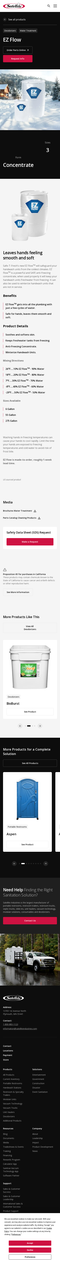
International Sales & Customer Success (13, 1205)
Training (7, 1151)
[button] (55, 6)
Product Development (42, 1146)
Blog (5, 1134)
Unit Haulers (9, 1112)
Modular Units (9, 1099)
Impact (35, 1142)
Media (6, 1142)
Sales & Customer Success (11, 1190)
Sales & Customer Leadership (11, 1198)
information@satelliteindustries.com (20, 1028)
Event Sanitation (40, 1091)
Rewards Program (11, 1159)
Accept (30, 1243)
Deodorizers (9, 1116)
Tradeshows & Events (13, 1146)
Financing (7, 1155)
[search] (48, 5)
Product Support (10, 1211)
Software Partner (11, 1175)
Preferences (30, 1257)
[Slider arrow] (14, 863)
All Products (8, 1074)
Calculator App (10, 1163)
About (35, 1134)
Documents (8, 1138)
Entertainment (39, 1074)
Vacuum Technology (12, 1103)
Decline (30, 1250)
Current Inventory (11, 1079)
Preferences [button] (16, 1234)
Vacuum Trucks (10, 1107)
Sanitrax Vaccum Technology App (11, 1170)
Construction (38, 1083)
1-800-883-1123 (10, 1024)
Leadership (37, 1138)
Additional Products (12, 1120)
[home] (14, 6)
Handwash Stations (12, 1087)
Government (38, 1079)
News (35, 1151)
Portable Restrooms (12, 1083)
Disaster (36, 1087)
